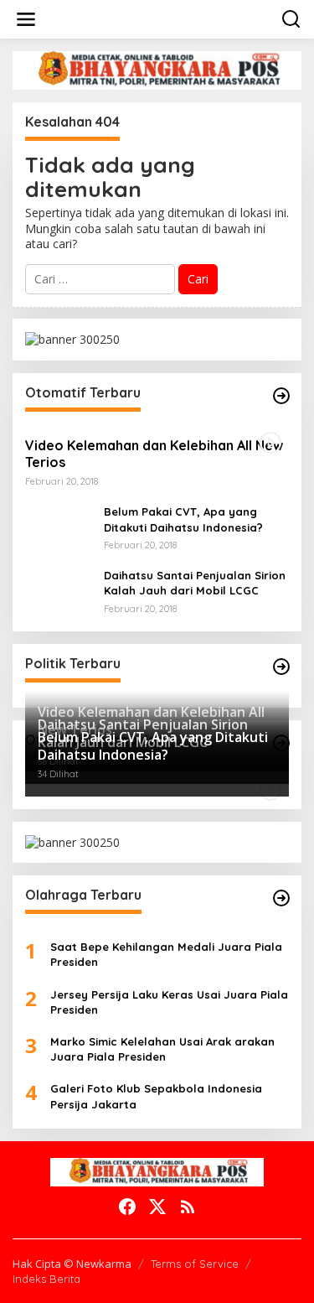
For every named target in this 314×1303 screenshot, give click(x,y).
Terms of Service (195, 1263)
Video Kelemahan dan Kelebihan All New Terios (154, 454)
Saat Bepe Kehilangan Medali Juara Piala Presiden (166, 954)
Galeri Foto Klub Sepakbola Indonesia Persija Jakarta (156, 1096)
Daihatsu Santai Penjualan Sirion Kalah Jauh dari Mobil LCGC (195, 582)
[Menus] (26, 19)
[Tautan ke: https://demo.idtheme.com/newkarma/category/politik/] (281, 667)
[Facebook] (127, 1206)
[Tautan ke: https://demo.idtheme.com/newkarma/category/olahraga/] (281, 898)
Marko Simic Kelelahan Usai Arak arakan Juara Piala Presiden (162, 1049)
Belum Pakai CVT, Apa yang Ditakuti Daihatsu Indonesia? (183, 519)
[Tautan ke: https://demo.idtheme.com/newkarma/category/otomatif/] (281, 396)
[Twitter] (157, 1206)
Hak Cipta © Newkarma (72, 1263)
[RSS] (187, 1206)
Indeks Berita (46, 1278)
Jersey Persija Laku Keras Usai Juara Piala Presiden (169, 1002)
